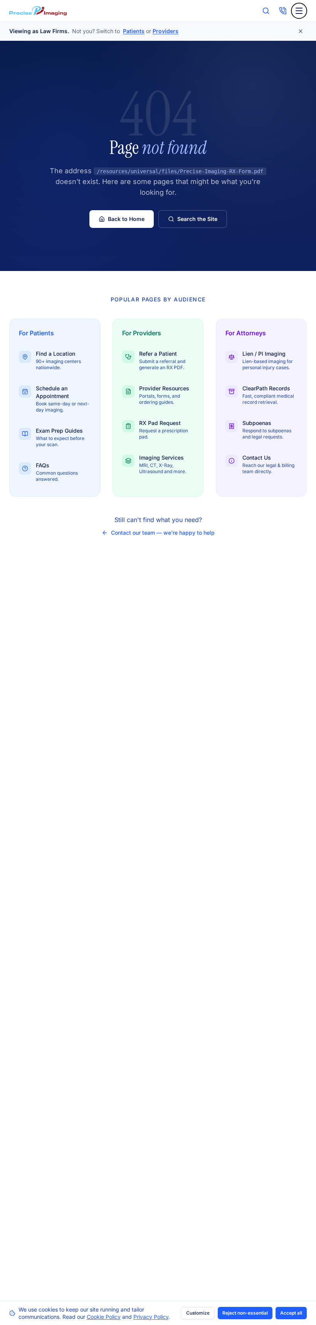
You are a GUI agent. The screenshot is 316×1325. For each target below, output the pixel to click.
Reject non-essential (245, 1313)
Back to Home (126, 219)
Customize (198, 1313)
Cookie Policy (104, 1316)
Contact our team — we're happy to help (163, 532)
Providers (165, 31)
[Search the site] (265, 10)
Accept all (291, 1313)
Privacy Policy (150, 1316)
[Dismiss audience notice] (300, 31)
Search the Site (197, 219)
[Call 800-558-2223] (283, 10)
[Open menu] (299, 10)
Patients (134, 31)
